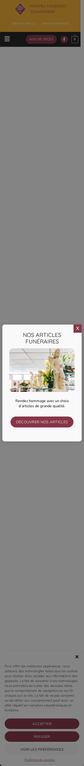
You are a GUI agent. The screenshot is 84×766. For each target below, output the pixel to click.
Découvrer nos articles (42, 422)
